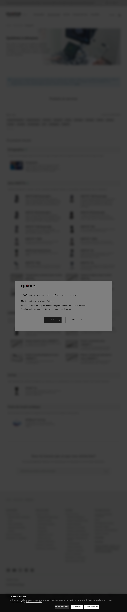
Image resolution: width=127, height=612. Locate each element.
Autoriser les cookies (91, 606)
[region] (63, 603)
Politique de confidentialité (34, 602)
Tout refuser (76, 606)
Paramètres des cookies (62, 606)
